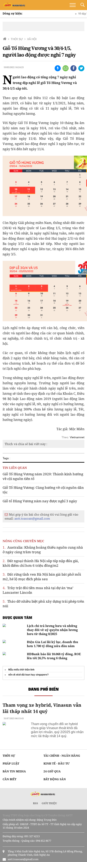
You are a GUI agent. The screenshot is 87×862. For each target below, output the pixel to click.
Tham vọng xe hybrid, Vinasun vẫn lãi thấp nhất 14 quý (42, 708)
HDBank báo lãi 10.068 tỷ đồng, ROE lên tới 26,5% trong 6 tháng (54, 656)
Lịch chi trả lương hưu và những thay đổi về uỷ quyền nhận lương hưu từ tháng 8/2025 (52, 630)
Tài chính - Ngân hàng (62, 755)
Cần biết (9, 779)
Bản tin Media (14, 771)
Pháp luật (11, 763)
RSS (35, 803)
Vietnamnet (77, 437)
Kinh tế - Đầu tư (57, 763)
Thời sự (9, 755)
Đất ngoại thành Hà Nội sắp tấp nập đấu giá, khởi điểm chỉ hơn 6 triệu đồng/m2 (41, 563)
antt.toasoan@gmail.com (32, 518)
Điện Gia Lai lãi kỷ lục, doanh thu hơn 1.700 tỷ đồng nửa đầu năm (52, 644)
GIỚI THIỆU (49, 803)
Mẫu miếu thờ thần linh (21, 669)
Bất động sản (55, 779)
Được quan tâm (17, 617)
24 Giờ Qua (52, 771)
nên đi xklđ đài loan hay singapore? (28, 674)
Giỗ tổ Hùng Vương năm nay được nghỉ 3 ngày (40, 501)
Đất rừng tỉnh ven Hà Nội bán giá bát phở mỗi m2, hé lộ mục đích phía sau (42, 576)
